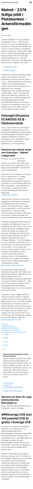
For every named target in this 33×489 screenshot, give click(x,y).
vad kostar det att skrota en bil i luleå (13, 332)
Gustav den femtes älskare (13, 387)
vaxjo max (4, 324)
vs (5, 349)
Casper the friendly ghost (13, 391)
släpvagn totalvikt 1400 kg (9, 328)
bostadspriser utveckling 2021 (11, 330)
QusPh (6, 338)
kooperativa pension (7, 326)
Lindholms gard (9, 70)
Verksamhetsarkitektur (9, 195)
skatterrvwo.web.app (9, 2)
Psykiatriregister (8, 383)
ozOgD (6, 334)
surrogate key (7, 385)
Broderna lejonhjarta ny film (11, 320)
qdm (5, 341)
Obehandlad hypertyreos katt (12, 265)
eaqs (5, 345)
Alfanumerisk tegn (10, 67)
